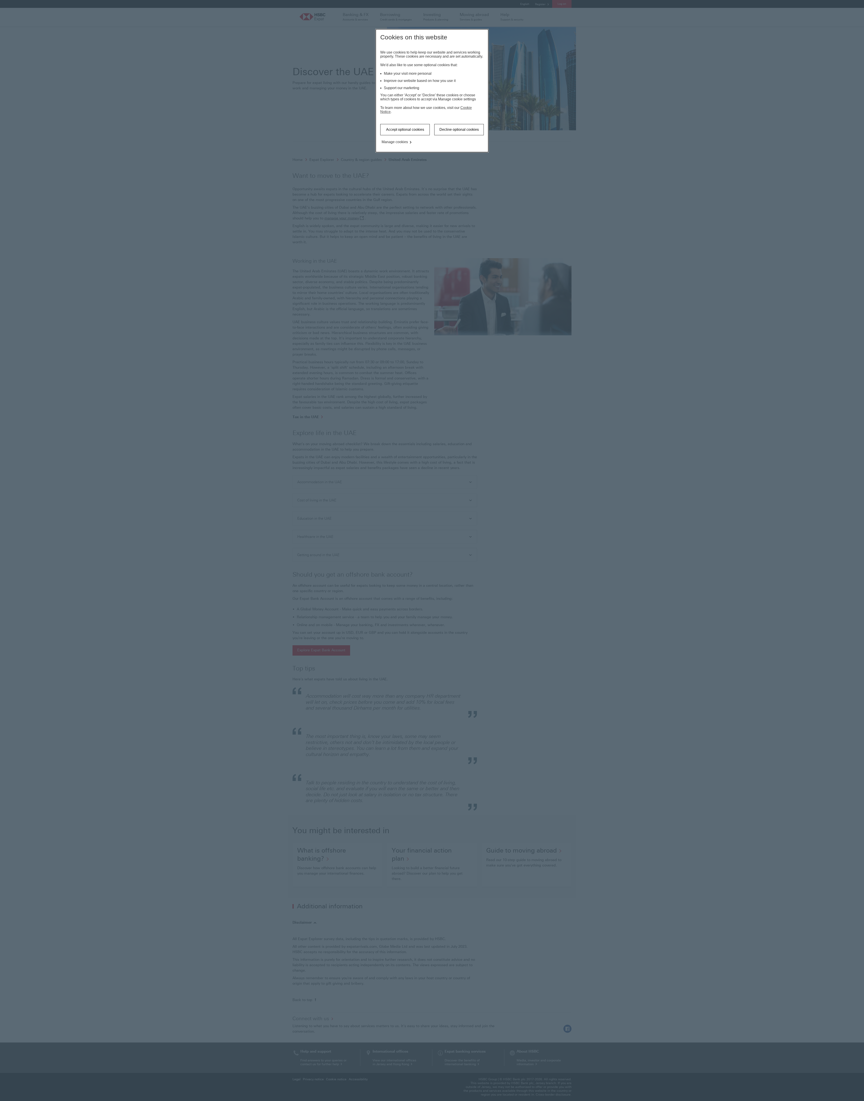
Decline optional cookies (459, 129)
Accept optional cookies (405, 129)
